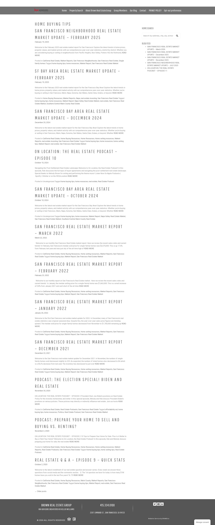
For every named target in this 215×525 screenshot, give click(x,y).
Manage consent (202, 522)
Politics (61, 412)
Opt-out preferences (172, 10)
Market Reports (66, 61)
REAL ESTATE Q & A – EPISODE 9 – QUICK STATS (80, 459)
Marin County (86, 481)
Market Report (85, 63)
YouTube (180, 4)
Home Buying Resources (52, 98)
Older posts (40, 491)
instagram (177, 4)
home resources (72, 63)
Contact (143, 10)
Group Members (120, 10)
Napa (78, 98)
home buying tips (59, 63)
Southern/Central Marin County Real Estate (63, 104)
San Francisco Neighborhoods (85, 61)
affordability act (111, 409)
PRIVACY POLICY (155, 10)
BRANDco (165, 518)
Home (64, 10)
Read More (117, 93)
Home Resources (87, 138)
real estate (104, 101)
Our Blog (133, 10)
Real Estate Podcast (106, 181)
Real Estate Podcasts (68, 409)
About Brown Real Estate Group (98, 10)
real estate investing (89, 98)
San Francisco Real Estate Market (105, 63)
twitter (174, 4)
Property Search (76, 10)
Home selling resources (104, 138)
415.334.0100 (177, 2)
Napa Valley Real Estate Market (87, 101)
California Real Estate (51, 61)
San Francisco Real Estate (108, 61)
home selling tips (108, 450)
